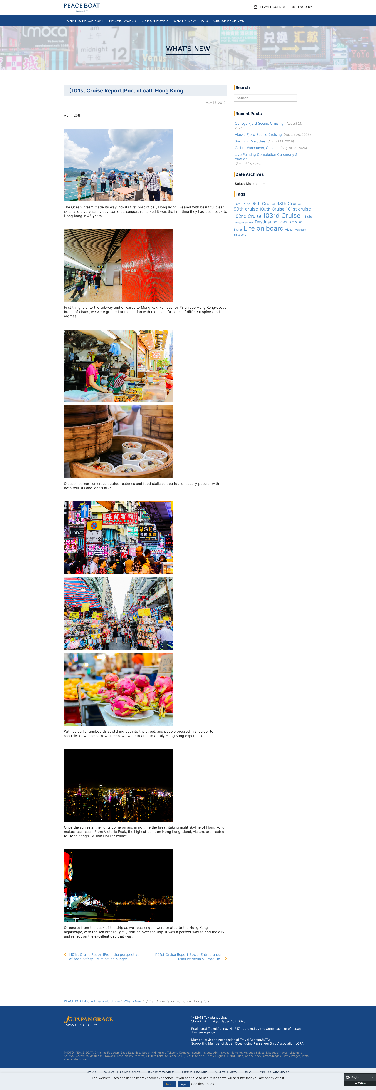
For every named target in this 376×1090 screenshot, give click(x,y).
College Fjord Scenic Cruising (259, 123)
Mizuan (289, 229)
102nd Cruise (248, 216)
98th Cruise (288, 203)
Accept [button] (169, 1084)
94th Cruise (242, 204)
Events (238, 229)
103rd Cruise (281, 215)
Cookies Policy (202, 1084)
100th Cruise (272, 209)
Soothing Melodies (250, 141)
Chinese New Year (244, 222)
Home (91, 1072)
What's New (188, 48)
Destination (266, 221)
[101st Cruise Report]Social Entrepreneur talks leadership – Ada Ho (188, 956)
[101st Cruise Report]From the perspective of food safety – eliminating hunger (104, 956)
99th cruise (246, 209)
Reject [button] (184, 1084)
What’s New (184, 20)
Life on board (264, 228)
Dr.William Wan (290, 222)
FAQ (204, 20)
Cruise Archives (228, 20)
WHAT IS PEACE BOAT (85, 20)
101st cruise (298, 209)
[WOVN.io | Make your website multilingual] (360, 1083)
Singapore (240, 234)
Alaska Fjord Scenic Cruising (258, 134)
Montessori (301, 229)
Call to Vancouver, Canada (257, 148)
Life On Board (154, 20)
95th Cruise (263, 203)
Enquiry (304, 6)
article (307, 216)
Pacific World (122, 20)
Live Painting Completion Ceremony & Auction (266, 156)
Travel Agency (272, 6)
